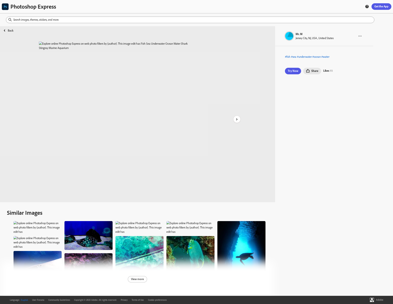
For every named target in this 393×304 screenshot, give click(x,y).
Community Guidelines (59, 299)
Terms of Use (138, 299)
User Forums (38, 299)
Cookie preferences (157, 299)
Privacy (124, 299)
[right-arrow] (237, 119)
